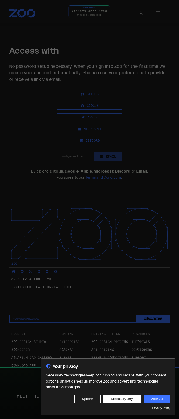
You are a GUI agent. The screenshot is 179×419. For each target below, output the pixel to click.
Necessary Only (122, 399)
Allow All (157, 399)
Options (87, 399)
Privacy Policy (161, 408)
